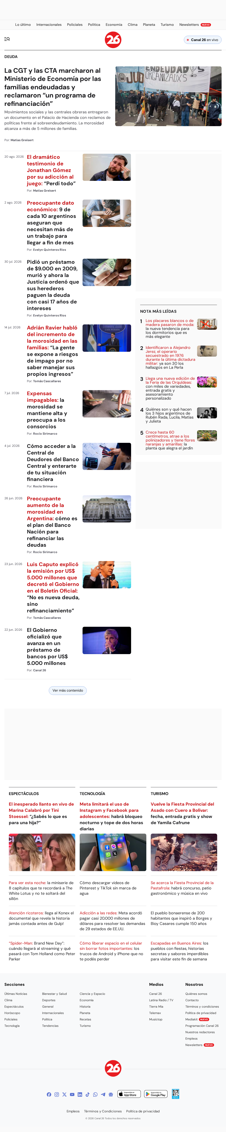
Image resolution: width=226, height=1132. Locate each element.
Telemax (155, 1013)
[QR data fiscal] (175, 1097)
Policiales (10, 1019)
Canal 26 (155, 994)
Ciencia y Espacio (92, 994)
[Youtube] (72, 1094)
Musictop (155, 1019)
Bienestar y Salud (54, 994)
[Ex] (64, 1094)
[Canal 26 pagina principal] (113, 47)
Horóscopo (12, 1013)
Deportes (48, 1000)
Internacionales (53, 1013)
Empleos (191, 1038)
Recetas (85, 1019)
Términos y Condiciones (103, 1111)
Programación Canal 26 (202, 1026)
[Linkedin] (80, 1094)
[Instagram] (57, 1094)
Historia (85, 1007)
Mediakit (196, 1019)
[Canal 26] (113, 1069)
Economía (87, 1000)
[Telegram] (103, 1094)
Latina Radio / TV (161, 1000)
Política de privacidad (200, 1013)
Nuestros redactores (200, 1032)
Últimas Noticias (15, 994)
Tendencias (50, 1026)
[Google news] (111, 1094)
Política (47, 1019)
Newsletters (199, 1045)
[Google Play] (156, 1094)
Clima (8, 1000)
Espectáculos (24, 793)
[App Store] (129, 1094)
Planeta (85, 1013)
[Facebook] (49, 1094)
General (47, 1007)
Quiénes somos (196, 994)
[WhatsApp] (95, 1094)
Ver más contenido (68, 690)
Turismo (159, 793)
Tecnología (92, 793)
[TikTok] (87, 1094)
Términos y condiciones (202, 1007)
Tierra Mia (156, 1007)
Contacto (192, 1000)
